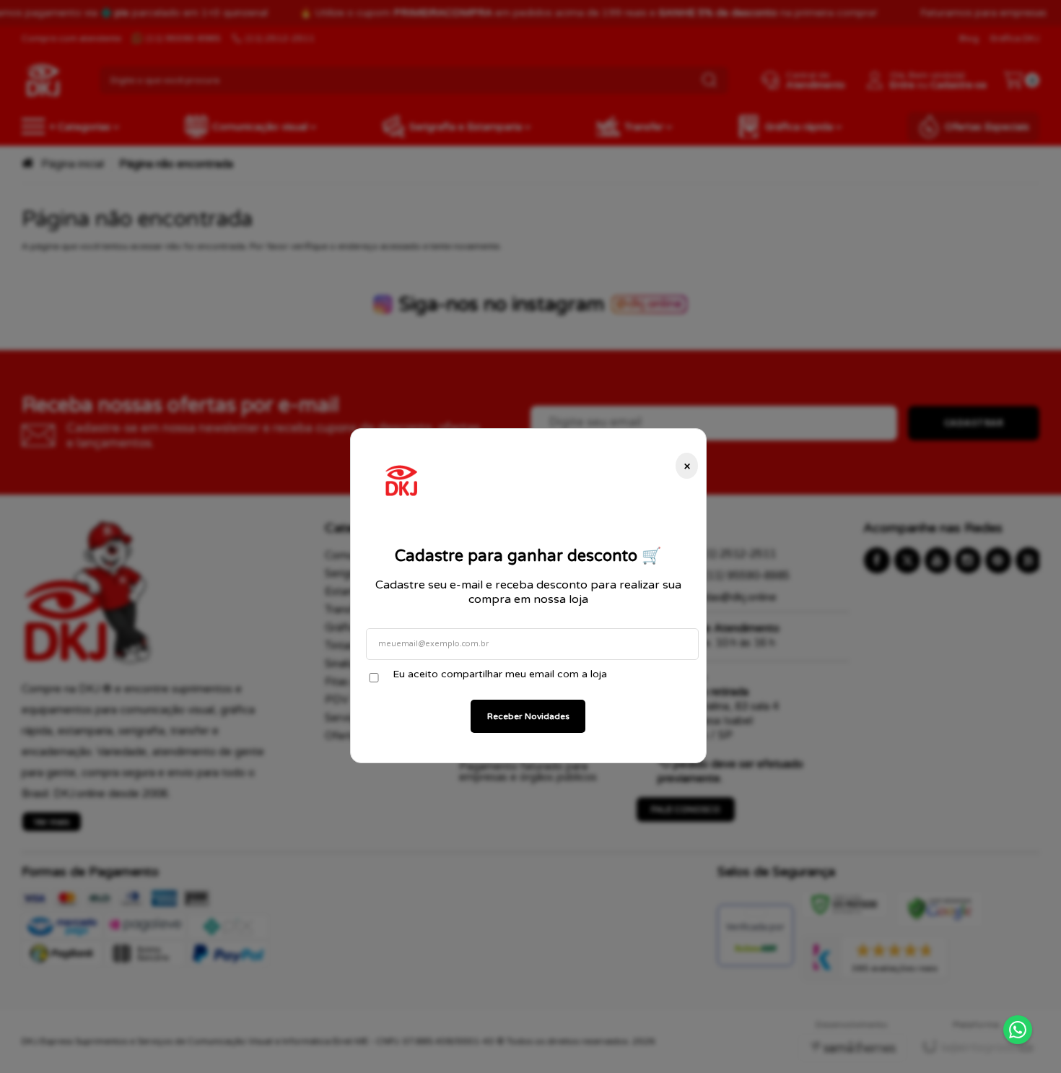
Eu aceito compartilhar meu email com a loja (500, 674)
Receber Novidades (528, 716)
